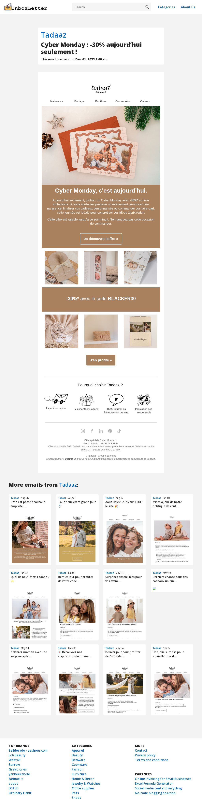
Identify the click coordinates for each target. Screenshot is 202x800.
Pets (75, 793)
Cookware (79, 764)
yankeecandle (19, 774)
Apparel (78, 750)
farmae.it (16, 779)
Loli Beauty (17, 755)
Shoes (76, 797)
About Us (188, 7)
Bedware (78, 760)
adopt (13, 783)
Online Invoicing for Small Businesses (163, 779)
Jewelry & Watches (86, 783)
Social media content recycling (158, 788)
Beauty (77, 755)
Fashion (77, 769)
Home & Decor (83, 779)
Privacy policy (145, 755)
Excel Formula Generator (154, 783)
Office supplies (83, 788)
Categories (166, 7)
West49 (14, 760)
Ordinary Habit (20, 793)
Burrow (14, 764)
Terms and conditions (151, 760)
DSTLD (14, 788)
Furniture (79, 774)
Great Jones (18, 769)
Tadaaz (53, 35)
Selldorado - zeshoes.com (28, 750)
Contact (141, 750)
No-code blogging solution (155, 793)
